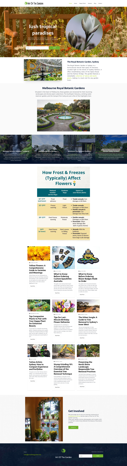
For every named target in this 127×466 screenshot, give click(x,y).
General (90, 3)
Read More (32, 286)
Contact (100, 3)
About (75, 3)
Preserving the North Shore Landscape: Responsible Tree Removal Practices (87, 366)
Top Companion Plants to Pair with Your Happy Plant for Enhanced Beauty (38, 321)
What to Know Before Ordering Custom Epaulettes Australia (63, 277)
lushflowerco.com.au (74, 416)
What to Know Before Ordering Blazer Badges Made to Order (88, 277)
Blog (95, 3)
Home (70, 3)
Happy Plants (82, 3)
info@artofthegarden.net (32, 455)
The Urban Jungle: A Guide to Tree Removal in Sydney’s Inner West (88, 321)
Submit (54, 47)
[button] (73, 427)
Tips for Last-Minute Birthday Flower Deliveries (62, 320)
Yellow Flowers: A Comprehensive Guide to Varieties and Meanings (37, 269)
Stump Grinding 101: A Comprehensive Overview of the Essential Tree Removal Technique (63, 369)
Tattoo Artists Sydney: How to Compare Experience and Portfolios (38, 365)
